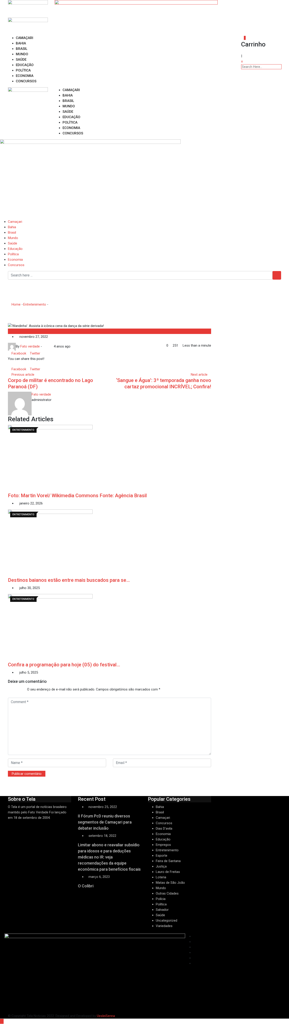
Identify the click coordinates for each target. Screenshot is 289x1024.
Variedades (164, 926)
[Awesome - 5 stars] (22, 689)
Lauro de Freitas (168, 872)
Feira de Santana (168, 861)
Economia (24, 76)
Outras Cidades (167, 893)
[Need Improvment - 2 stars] (12, 689)
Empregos (163, 845)
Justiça (161, 866)
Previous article (23, 375)
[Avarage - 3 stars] (15, 689)
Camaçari (24, 38)
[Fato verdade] (48, 346)
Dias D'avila (164, 828)
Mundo (22, 54)
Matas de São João (170, 883)
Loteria (161, 877)
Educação (25, 65)
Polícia (160, 899)
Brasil (21, 49)
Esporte (161, 856)
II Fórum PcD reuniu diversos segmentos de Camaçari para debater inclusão (105, 822)
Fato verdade (41, 394)
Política (23, 70)
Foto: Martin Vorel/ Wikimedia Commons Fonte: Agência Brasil (77, 495)
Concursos (26, 81)
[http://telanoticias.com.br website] (44, 346)
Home (16, 304)
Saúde (21, 60)
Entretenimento (34, 304)
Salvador (162, 910)
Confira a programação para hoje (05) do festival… (64, 664)
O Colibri (85, 886)
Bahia (21, 43)
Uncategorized (166, 920)
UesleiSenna (106, 1016)
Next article (199, 375)
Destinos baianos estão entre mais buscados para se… (69, 580)
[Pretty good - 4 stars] (19, 689)
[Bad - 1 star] (8, 689)
